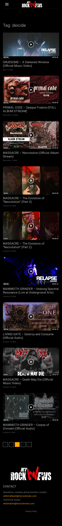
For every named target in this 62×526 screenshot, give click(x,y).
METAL (6, 57)
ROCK (6, 148)
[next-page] (29, 444)
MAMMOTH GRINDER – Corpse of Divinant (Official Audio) (26, 426)
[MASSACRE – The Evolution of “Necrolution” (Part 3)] (31, 180)
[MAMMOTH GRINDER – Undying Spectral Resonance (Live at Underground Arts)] (31, 271)
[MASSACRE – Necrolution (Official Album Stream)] (31, 135)
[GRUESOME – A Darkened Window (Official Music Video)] (31, 44)
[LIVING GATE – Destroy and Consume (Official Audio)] (31, 316)
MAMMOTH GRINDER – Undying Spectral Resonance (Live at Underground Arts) (31, 290)
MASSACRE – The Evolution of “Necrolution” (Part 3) (23, 200)
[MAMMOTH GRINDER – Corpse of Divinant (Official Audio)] (31, 407)
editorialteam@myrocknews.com (19, 496)
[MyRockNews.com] (32, 4)
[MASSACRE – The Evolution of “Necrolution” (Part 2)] (31, 226)
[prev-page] (5, 444)
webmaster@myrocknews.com (18, 503)
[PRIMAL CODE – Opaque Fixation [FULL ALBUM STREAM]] (31, 90)
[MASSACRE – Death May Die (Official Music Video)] (31, 362)
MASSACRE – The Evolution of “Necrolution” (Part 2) (23, 245)
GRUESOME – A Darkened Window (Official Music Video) (26, 64)
